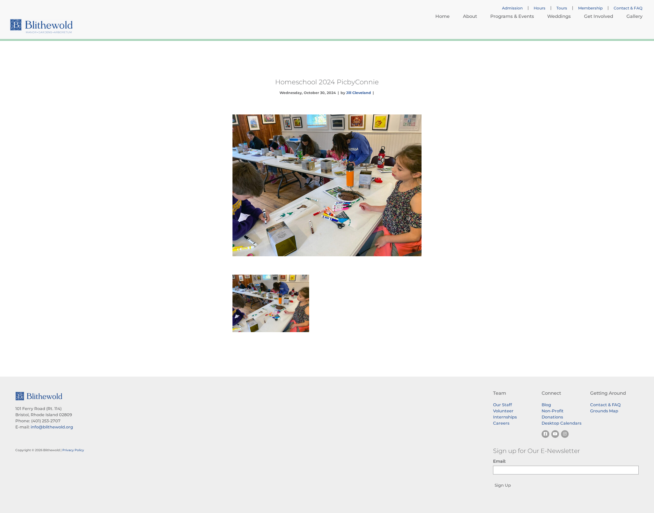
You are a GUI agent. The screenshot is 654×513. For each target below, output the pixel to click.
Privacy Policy (73, 450)
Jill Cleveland (358, 92)
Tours (561, 8)
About (470, 16)
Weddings (559, 16)
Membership (590, 8)
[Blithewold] (41, 26)
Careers (501, 423)
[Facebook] (545, 434)
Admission (512, 8)
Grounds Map (604, 411)
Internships (505, 417)
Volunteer (503, 411)
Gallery (634, 16)
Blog (546, 404)
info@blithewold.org (52, 427)
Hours (539, 8)
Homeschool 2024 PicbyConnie (327, 82)
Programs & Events (512, 16)
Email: (499, 461)
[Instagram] (565, 434)
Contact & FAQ (628, 8)
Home (442, 16)
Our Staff (502, 404)
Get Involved (598, 16)
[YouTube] (555, 434)
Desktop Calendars (561, 423)
